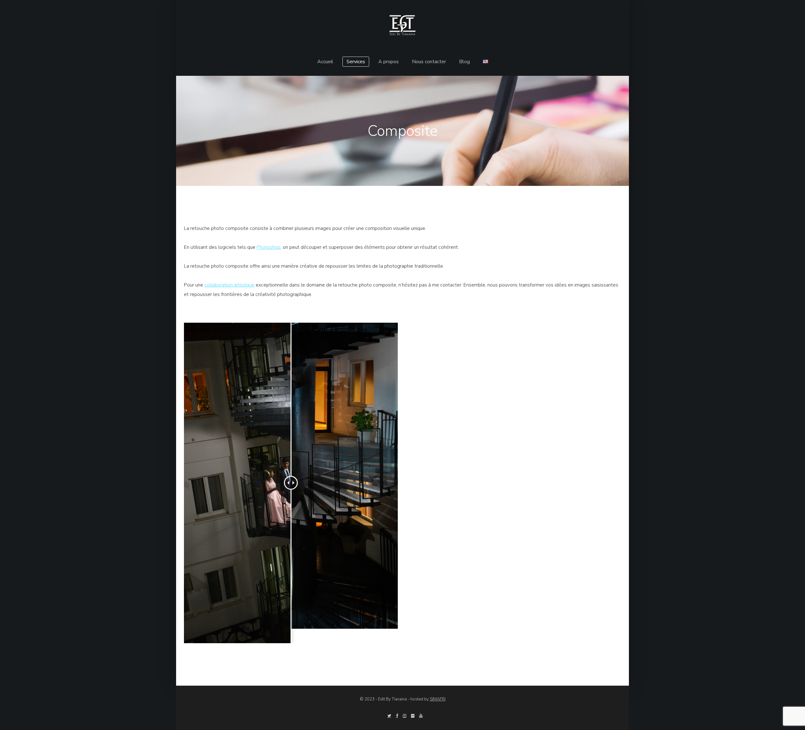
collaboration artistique (229, 284)
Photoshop (268, 247)
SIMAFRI (438, 699)
